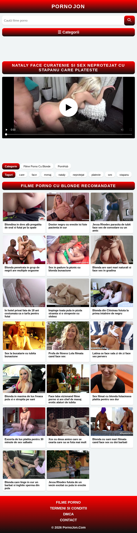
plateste (96, 174)
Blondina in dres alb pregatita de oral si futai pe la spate (23, 226)
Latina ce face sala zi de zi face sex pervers (111, 355)
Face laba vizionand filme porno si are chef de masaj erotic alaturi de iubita (65, 399)
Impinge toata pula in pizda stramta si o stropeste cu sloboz (65, 313)
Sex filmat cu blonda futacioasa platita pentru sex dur (111, 398)
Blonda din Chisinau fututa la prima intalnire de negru (110, 312)
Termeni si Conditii (68, 508)
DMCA (68, 514)
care (21, 174)
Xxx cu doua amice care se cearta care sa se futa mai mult (67, 441)
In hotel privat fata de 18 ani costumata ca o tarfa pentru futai (22, 313)
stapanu (124, 174)
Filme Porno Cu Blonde (37, 166)
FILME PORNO (68, 502)
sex (110, 174)
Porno (68, 6)
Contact (68, 520)
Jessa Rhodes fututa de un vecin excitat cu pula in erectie (67, 484)
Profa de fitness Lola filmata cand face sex (66, 355)
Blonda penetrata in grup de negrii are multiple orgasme (22, 269)
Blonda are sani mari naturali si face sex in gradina (111, 269)
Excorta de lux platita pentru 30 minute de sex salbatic (24, 441)
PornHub (63, 166)
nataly (62, 174)
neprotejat (78, 174)
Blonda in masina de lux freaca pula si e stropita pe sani (24, 398)
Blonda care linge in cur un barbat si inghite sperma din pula (22, 485)
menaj (47, 174)
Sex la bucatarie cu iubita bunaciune (20, 355)
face (34, 174)
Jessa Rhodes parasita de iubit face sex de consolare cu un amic (111, 227)
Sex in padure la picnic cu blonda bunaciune (64, 269)
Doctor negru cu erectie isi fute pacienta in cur (68, 226)
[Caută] (129, 20)
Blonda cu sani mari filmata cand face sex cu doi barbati (109, 441)
